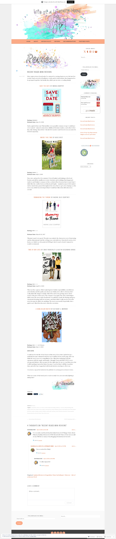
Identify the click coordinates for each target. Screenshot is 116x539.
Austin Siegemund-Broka (50, 407)
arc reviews (41, 407)
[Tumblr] (87, 51)
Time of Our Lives (34, 250)
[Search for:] (90, 57)
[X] (84, 51)
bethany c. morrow (60, 407)
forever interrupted (63, 409)
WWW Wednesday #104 (69, 419)
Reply (73, 429)
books (43, 409)
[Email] (96, 51)
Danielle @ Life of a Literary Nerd (42, 446)
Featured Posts (84, 41)
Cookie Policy (33, 536)
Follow (84, 74)
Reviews (57, 41)
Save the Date (45, 86)
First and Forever (85, 102)
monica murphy (35, 411)
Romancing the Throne (42, 197)
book (65, 407)
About (36, 41)
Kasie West (70, 409)
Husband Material (85, 96)
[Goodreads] (93, 51)
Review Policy (46, 41)
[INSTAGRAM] (61, 533)
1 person (40, 440)
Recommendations (69, 41)
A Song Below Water (43, 309)
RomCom (32, 413)
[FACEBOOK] (52, 533)
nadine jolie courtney (50, 411)
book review (33, 409)
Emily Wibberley (55, 409)
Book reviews (39, 409)
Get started (70, 2)
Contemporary (48, 409)
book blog (69, 407)
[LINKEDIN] (55, 533)
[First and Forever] (98, 106)
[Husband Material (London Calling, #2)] (98, 100)
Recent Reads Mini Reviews (35, 419)
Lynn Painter (84, 104)
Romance (65, 411)
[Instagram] (90, 51)
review (57, 411)
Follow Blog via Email (90, 67)
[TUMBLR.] (64, 533)
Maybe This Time (46, 137)
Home (28, 41)
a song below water (35, 407)
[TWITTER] (58, 533)
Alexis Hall (84, 98)
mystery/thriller (42, 411)
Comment (69, 502)
